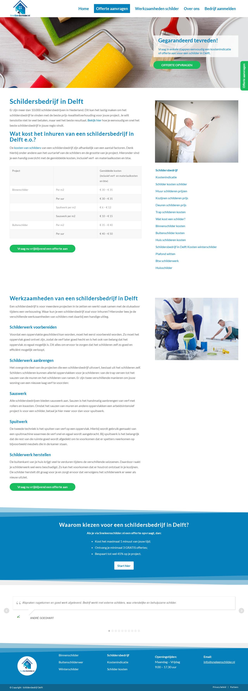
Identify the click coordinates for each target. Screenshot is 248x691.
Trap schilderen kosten (171, 212)
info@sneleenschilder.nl (219, 662)
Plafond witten (165, 254)
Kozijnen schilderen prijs (172, 198)
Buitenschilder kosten (170, 233)
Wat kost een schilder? (170, 219)
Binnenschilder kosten (170, 226)
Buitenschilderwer (71, 662)
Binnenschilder (69, 655)
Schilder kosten (117, 669)
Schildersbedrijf (167, 170)
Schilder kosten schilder (171, 184)
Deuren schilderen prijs (171, 205)
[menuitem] (83, 8)
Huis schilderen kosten (171, 240)
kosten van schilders (27, 147)
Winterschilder (69, 669)
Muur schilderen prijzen (171, 191)
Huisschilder (164, 268)
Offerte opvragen (176, 65)
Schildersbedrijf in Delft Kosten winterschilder (186, 247)
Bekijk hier (95, 120)
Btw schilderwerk (167, 261)
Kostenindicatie (166, 177)
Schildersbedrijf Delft (33, 687)
